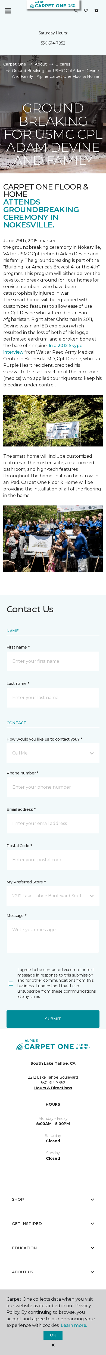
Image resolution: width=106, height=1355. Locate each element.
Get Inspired (27, 1223)
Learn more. (74, 1325)
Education (24, 1247)
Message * (16, 916)
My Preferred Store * (26, 882)
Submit (53, 1018)
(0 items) (96, 11)
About (41, 64)
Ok (53, 1335)
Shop (18, 1199)
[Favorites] (86, 11)
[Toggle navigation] (7, 10)
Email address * (21, 809)
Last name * (18, 683)
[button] (76, 11)
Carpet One (14, 64)
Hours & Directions (53, 1087)
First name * (18, 647)
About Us (22, 1272)
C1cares (62, 64)
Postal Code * (19, 846)
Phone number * (22, 773)
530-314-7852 (53, 43)
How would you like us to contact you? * (44, 739)
